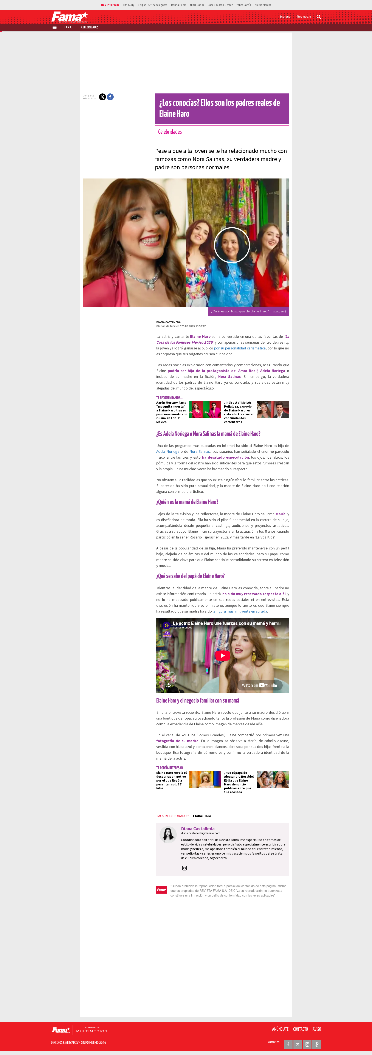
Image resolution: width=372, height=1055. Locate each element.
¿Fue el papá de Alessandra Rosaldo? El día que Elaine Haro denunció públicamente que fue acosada (239, 782)
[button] (102, 96)
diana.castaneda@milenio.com (200, 833)
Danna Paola (178, 5)
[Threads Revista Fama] (316, 1044)
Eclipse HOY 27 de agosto (152, 5)
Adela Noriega (167, 451)
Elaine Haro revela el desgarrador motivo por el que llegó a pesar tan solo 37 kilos (171, 781)
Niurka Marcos (263, 5)
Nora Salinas (199, 451)
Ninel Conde (197, 5)
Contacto (300, 1029)
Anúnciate (280, 1029)
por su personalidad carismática (240, 348)
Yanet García (243, 5)
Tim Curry (128, 5)
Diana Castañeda (168, 322)
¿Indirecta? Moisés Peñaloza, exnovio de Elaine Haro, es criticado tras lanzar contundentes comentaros (239, 412)
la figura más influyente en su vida (240, 611)
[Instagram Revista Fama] (307, 1044)
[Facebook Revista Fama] (288, 1044)
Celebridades (90, 27)
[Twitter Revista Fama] (297, 1044)
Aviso (317, 1029)
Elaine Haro (202, 816)
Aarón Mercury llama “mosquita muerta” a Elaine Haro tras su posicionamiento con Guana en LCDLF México (171, 412)
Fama (68, 27)
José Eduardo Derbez (220, 5)
